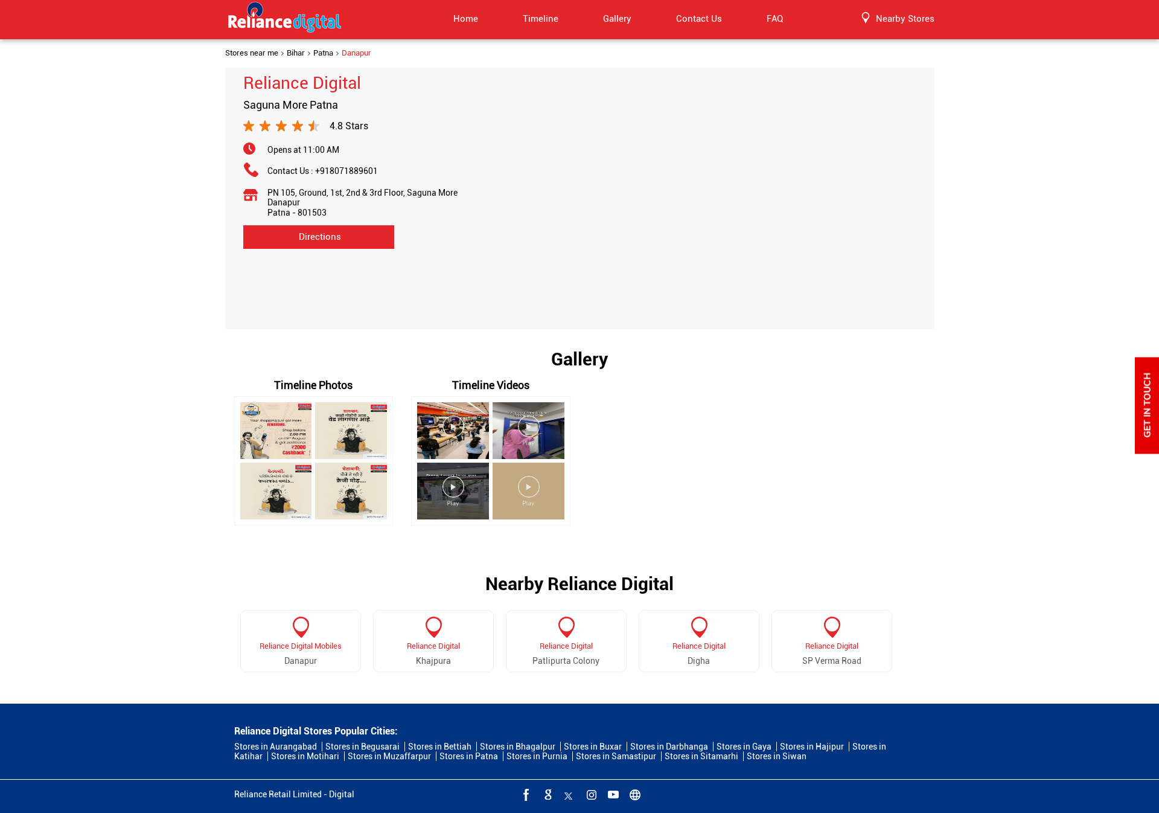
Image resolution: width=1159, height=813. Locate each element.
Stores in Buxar (593, 746)
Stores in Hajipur (812, 746)
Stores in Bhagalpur (517, 746)
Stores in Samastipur (616, 756)
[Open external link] (1147, 450)
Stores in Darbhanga (669, 746)
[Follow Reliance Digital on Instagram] (590, 794)
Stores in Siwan (776, 756)
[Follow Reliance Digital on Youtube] (612, 794)
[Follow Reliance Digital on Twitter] (568, 794)
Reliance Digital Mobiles (301, 646)
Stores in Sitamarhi (701, 756)
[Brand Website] (634, 794)
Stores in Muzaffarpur (389, 756)
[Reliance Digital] (285, 19)
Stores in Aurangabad (275, 746)
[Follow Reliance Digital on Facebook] (525, 794)
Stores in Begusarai (362, 746)
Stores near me (251, 53)
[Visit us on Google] (547, 794)
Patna (323, 53)
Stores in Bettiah (439, 746)
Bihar (296, 53)
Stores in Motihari (305, 756)
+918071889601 (346, 171)
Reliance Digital (433, 646)
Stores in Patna (468, 756)
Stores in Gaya (744, 746)
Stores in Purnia (536, 756)
